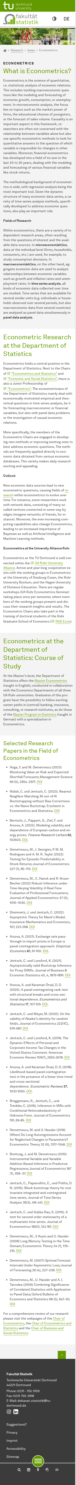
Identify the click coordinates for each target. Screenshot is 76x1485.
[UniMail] (57, 1470)
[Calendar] (28, 1470)
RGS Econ (63, 621)
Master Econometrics (50, 681)
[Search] (19, 1470)
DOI (39, 782)
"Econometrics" (19, 389)
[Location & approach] (37, 1470)
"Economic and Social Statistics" (32, 379)
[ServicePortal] (47, 1470)
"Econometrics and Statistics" (34, 374)
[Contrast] (54, 19)
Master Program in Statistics (34, 714)
